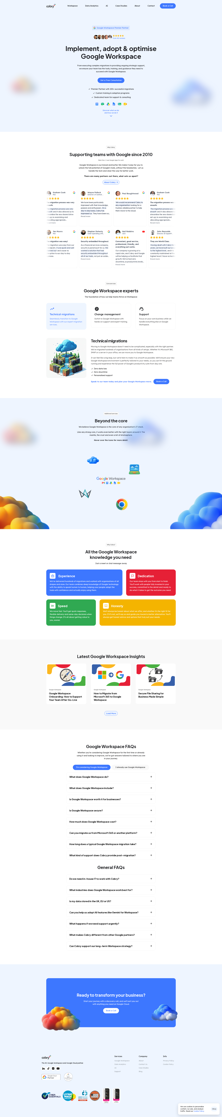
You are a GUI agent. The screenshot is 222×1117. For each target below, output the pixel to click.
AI (115, 1068)
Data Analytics (120, 1064)
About (141, 1061)
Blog (140, 1071)
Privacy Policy (168, 1061)
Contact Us (143, 1064)
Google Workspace (122, 1061)
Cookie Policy (199, 1111)
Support (117, 1071)
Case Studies (144, 1068)
